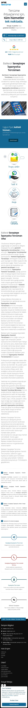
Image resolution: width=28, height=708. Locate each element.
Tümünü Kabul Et (14, 704)
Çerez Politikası (9, 695)
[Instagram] (5, 685)
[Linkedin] (2, 685)
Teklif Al (14, 184)
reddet (5, 693)
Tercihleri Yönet (14, 700)
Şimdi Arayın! (13, 140)
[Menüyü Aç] (25, 4)
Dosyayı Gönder (14, 166)
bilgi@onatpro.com (11, 631)
